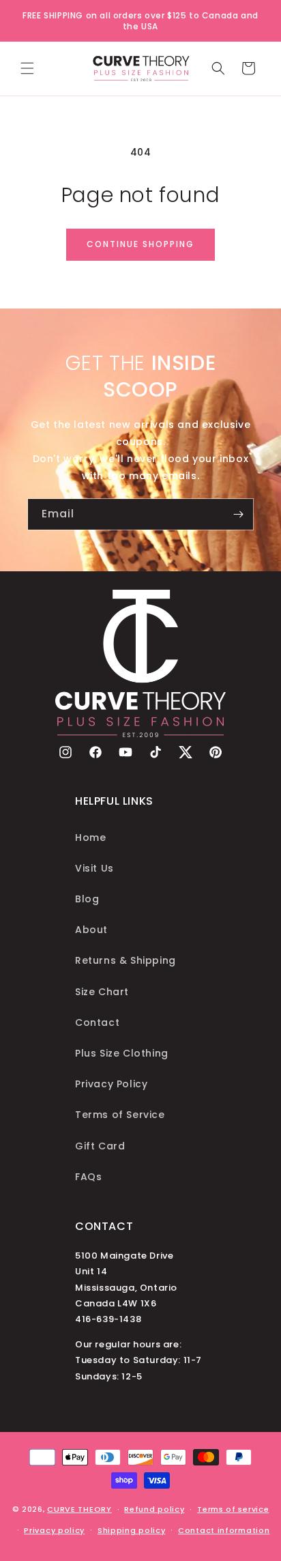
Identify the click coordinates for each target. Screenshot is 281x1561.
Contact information (223, 1530)
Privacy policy (54, 1530)
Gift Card (100, 1146)
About (91, 929)
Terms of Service (120, 1114)
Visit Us (94, 868)
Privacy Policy (111, 1084)
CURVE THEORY (79, 1509)
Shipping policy (132, 1530)
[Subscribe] (238, 514)
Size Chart (102, 992)
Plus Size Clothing (121, 1053)
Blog (87, 899)
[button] (27, 68)
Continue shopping (140, 244)
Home (90, 837)
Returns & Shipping (125, 960)
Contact (97, 1022)
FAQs (88, 1177)
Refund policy (154, 1509)
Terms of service (233, 1509)
